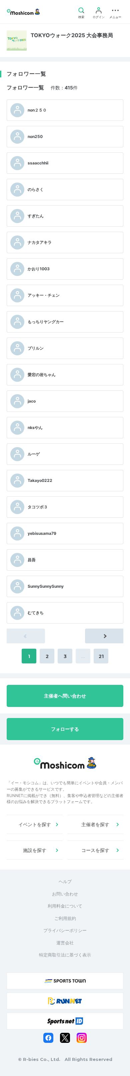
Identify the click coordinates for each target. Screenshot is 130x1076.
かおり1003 (39, 268)
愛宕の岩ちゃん (42, 374)
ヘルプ (65, 881)
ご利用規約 (65, 918)
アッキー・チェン (44, 295)
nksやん (35, 427)
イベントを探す (34, 824)
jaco (32, 401)
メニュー (115, 17)
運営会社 (65, 942)
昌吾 (32, 559)
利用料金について (65, 906)
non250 (35, 136)
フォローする (65, 729)
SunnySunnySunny (46, 586)
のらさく (36, 189)
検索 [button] (81, 17)
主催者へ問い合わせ (65, 696)
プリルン (36, 348)
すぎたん (36, 215)
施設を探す (34, 850)
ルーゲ (34, 453)
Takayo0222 (40, 480)
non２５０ (37, 110)
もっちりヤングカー (46, 321)
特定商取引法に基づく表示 (65, 954)
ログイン (99, 17)
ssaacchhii (38, 162)
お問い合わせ (65, 893)
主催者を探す (95, 824)
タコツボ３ (38, 506)
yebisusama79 (42, 533)
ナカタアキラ (40, 242)
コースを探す (95, 850)
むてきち (36, 612)
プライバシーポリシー (65, 930)
